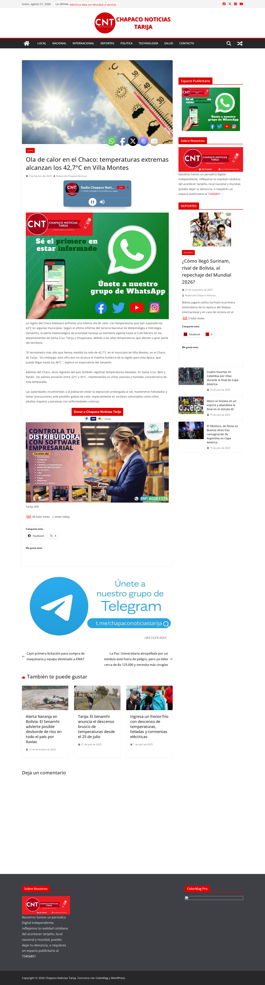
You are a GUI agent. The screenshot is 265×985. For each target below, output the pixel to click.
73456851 (214, 194)
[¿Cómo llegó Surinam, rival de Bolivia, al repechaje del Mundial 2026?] (210, 230)
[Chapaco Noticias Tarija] (26, 43)
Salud (168, 43)
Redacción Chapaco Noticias (71, 176)
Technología (148, 43)
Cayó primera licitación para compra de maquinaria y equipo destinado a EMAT (56, 656)
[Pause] (92, 202)
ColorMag (102, 978)
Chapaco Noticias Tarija (60, 978)
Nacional (59, 43)
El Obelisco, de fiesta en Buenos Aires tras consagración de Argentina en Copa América (222, 434)
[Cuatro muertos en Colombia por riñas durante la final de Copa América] (191, 380)
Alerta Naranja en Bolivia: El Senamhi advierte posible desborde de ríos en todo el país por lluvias (43, 729)
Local (41, 43)
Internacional (83, 43)
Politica (126, 43)
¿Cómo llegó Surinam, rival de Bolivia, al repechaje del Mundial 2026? (206, 271)
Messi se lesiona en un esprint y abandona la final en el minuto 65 (221, 405)
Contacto (186, 43)
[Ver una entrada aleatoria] (240, 43)
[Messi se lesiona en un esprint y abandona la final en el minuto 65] (191, 408)
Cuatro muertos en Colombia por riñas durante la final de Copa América (222, 378)
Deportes (107, 43)
